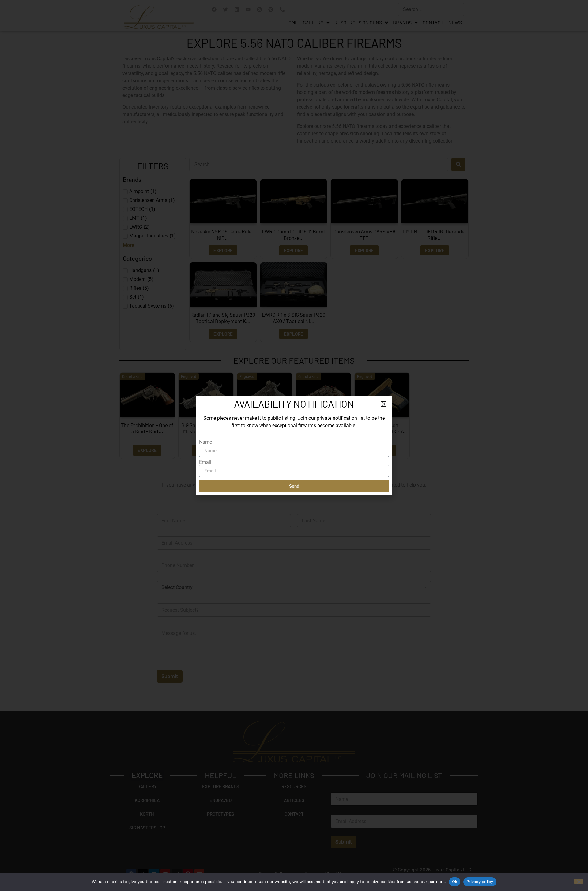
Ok (455, 881)
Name (205, 442)
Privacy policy (479, 881)
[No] (578, 881)
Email (205, 462)
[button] (383, 404)
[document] (294, 445)
